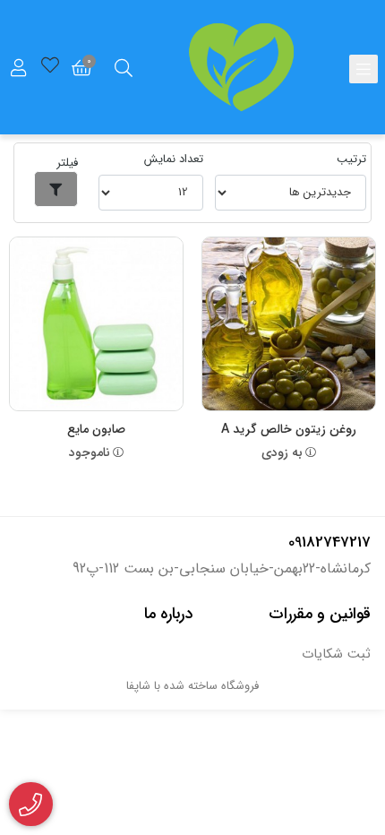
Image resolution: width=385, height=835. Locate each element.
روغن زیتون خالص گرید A (288, 429)
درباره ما (168, 613)
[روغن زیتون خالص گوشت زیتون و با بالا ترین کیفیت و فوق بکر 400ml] (288, 324)
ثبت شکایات (336, 654)
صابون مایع (96, 429)
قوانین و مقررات (320, 613)
